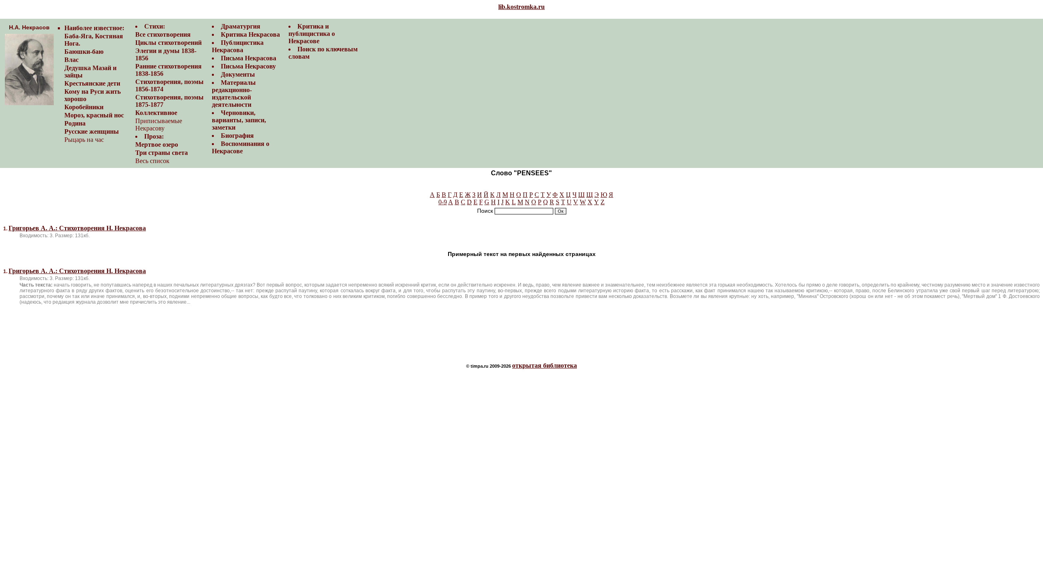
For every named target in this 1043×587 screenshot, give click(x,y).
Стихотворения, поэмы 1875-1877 (169, 101)
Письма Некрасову (248, 66)
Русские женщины (91, 131)
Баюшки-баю (83, 51)
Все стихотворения (163, 34)
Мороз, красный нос (94, 115)
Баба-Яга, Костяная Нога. (93, 40)
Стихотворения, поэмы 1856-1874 (169, 85)
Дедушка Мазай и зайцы (90, 71)
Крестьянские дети (92, 83)
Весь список (152, 160)
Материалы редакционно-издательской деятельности (234, 93)
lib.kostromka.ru (521, 6)
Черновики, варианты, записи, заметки (239, 120)
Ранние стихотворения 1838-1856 (168, 70)
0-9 (442, 202)
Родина (75, 123)
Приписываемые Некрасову (158, 124)
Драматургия (240, 26)
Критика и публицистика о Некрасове (311, 33)
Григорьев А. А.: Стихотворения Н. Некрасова (77, 228)
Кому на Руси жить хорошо (92, 95)
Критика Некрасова (250, 34)
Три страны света (161, 152)
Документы (238, 74)
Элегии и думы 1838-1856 (165, 54)
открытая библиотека (544, 365)
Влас (71, 59)
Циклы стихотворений (168, 42)
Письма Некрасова (248, 58)
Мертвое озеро (156, 144)
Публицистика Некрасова (238, 46)
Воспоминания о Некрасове (240, 147)
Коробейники (83, 107)
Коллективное (156, 112)
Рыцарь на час (84, 139)
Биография (237, 135)
